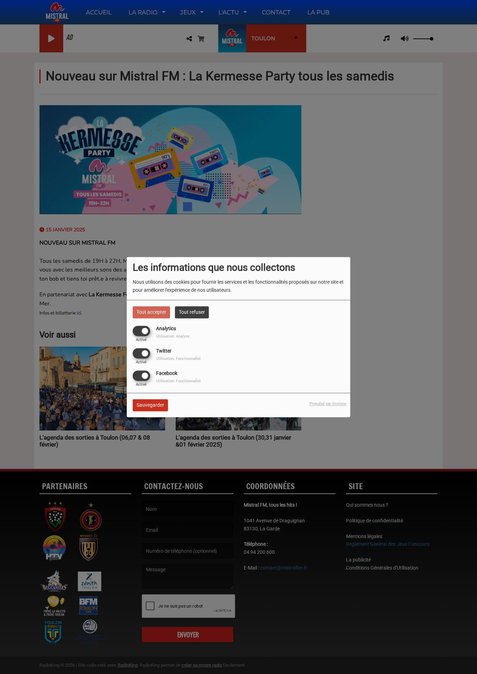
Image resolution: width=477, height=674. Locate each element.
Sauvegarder (150, 405)
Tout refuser (192, 312)
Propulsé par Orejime (327, 403)
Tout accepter (151, 312)
